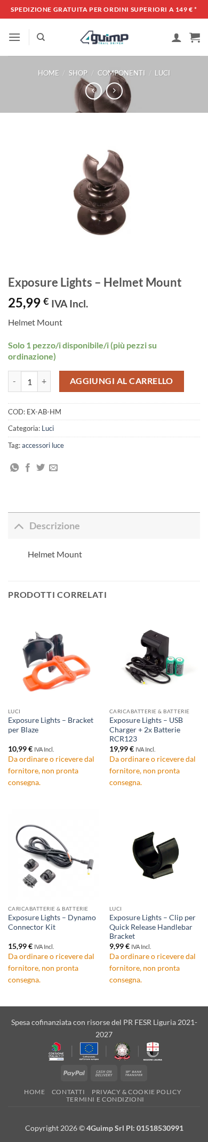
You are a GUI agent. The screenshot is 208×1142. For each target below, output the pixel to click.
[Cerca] (41, 37)
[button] (14, 37)
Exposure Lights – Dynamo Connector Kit (52, 922)
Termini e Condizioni (105, 1099)
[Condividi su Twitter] (40, 468)
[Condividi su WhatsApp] (14, 468)
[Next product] (93, 90)
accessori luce (43, 445)
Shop (78, 73)
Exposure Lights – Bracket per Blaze (50, 725)
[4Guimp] (104, 37)
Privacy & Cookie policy (136, 1092)
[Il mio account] (176, 37)
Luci (162, 73)
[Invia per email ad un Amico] (53, 468)
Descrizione (54, 525)
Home (48, 73)
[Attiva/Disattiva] (18, 525)
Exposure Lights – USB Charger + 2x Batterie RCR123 (146, 729)
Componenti (121, 73)
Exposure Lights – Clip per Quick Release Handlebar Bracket (152, 926)
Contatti (68, 1092)
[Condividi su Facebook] (27, 468)
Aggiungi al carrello (121, 381)
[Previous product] (114, 90)
